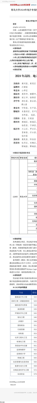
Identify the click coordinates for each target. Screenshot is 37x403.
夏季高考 (33, 5)
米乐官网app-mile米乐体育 (8, 1)
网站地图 (2, 402)
